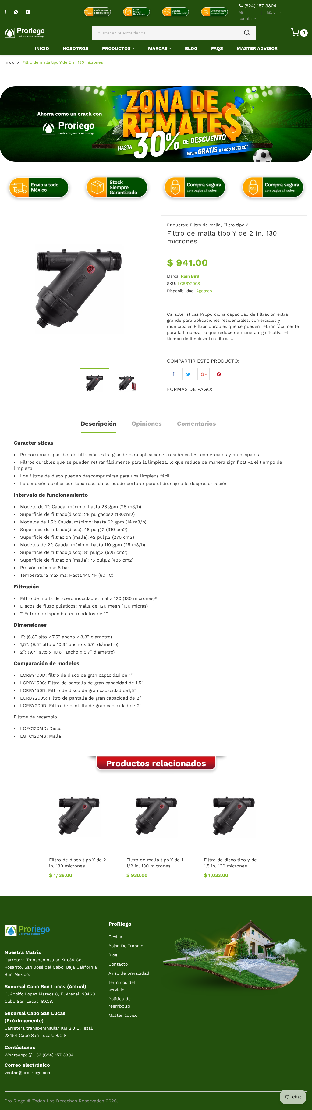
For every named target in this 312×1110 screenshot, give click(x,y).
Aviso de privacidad (128, 973)
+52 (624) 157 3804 (53, 1054)
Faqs (217, 48)
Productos (116, 48)
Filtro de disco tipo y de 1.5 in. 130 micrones (230, 863)
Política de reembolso (119, 1002)
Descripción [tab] (98, 423)
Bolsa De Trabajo (125, 945)
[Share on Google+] (203, 374)
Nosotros (75, 48)
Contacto (118, 964)
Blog (191, 48)
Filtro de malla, (206, 224)
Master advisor (123, 1015)
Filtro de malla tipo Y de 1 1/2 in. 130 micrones (154, 863)
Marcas (158, 48)
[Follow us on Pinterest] (219, 374)
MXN (271, 12)
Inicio (42, 48)
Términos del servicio (121, 986)
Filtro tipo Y (235, 224)
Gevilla (115, 936)
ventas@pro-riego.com (28, 1072)
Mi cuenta (246, 15)
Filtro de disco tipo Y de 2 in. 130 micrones (77, 863)
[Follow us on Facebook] (173, 374)
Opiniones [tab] (147, 423)
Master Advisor (257, 48)
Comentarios (196, 423)
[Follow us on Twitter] (188, 374)
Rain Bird (190, 276)
